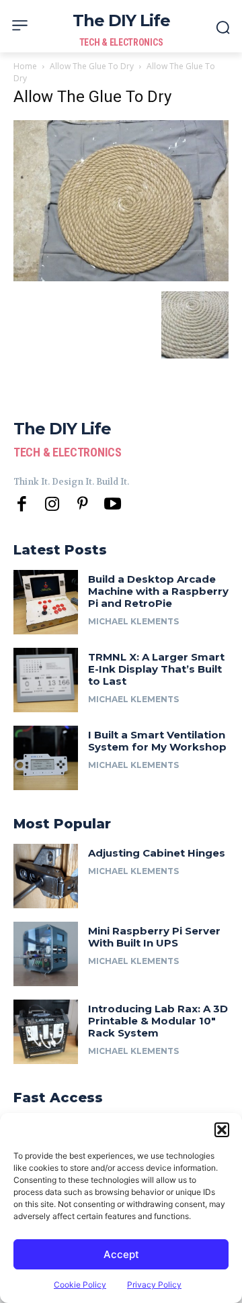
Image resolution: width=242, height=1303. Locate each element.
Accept (121, 1254)
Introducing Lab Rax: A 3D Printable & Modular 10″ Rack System (158, 1020)
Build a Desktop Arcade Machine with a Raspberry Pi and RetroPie (158, 591)
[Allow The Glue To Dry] (121, 277)
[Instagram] (52, 504)
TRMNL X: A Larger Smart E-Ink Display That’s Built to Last (156, 668)
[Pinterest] (82, 504)
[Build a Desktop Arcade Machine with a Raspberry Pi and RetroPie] (45, 602)
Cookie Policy (80, 1285)
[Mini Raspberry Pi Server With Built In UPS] (45, 954)
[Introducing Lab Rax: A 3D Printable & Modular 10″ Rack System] (45, 1032)
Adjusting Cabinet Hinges (156, 853)
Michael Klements (133, 621)
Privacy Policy (154, 1285)
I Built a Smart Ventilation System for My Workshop (157, 740)
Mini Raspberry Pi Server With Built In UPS (154, 936)
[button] (222, 1130)
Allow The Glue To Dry (92, 66)
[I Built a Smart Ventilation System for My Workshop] (45, 758)
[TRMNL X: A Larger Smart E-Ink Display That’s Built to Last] (45, 680)
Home (25, 66)
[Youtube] (112, 504)
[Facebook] (21, 504)
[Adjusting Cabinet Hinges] (45, 876)
